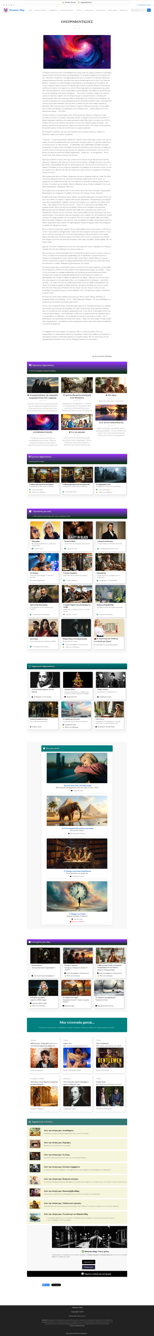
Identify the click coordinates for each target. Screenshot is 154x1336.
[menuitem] (30, 10)
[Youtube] (11, 5)
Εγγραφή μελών (88, 1262)
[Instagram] (9, 5)
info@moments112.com (145, 5)
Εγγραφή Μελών (86, 2)
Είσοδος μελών (88, 1267)
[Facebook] (4, 5)
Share (47, 1285)
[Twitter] (6, 5)
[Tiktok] (14, 5)
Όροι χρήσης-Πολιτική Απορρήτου (77, 1333)
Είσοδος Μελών (70, 2)
